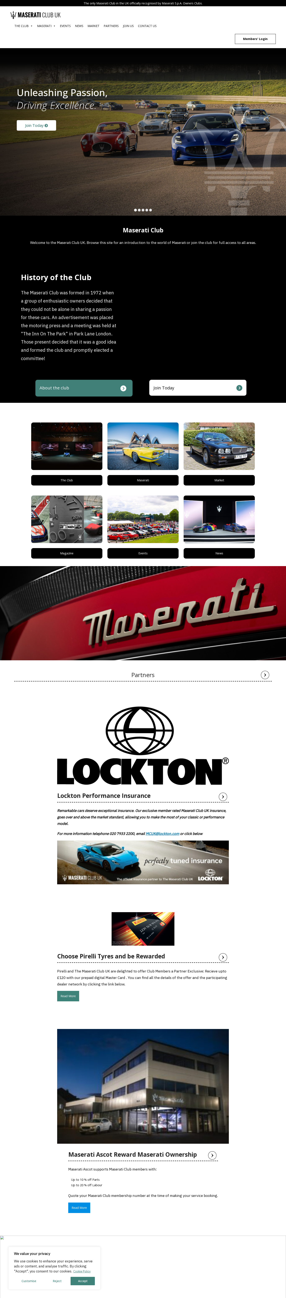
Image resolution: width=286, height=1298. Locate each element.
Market (93, 26)
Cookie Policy (82, 1271)
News (79, 26)
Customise (29, 1281)
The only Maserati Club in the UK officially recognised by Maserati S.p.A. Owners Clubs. (143, 3)
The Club (21, 26)
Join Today (35, 125)
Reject (57, 1281)
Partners (111, 26)
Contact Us (147, 26)
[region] (54, 1268)
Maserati (44, 26)
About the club (54, 388)
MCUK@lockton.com (162, 833)
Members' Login (255, 39)
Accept (83, 1281)
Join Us (128, 26)
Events (65, 26)
